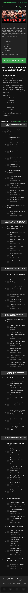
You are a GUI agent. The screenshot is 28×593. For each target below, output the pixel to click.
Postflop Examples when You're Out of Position (14, 197)
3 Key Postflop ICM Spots (11, 397)
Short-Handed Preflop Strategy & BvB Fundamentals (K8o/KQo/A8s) (14, 537)
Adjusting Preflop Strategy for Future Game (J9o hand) (14, 516)
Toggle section (14, 125)
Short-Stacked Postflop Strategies (14, 171)
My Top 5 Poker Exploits (10, 260)
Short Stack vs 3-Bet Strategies (12, 156)
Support (15, 585)
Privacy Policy (11, 583)
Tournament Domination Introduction (11, 129)
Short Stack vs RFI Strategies (12, 149)
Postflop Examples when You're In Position (13, 190)
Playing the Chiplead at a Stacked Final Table (14, 390)
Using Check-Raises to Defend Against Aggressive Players (14, 332)
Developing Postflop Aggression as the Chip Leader (14, 458)
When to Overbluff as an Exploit (12, 239)
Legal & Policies (21, 583)
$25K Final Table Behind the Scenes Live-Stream (14, 559)
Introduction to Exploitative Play (12, 231)
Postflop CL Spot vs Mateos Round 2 (14, 482)
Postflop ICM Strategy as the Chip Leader (14, 444)
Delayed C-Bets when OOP (11, 293)
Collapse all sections (20, 121)
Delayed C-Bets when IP (10, 298)
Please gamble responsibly (14, 580)
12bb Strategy (7, 163)
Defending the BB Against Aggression (14, 324)
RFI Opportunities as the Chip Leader (14, 508)
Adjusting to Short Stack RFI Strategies (14, 142)
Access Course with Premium (14, 60)
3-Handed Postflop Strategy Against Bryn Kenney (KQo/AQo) (15, 548)
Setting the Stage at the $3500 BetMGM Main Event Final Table (15, 381)
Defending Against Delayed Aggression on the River (15, 362)
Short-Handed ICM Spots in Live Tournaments (12, 419)
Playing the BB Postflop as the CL (13, 489)
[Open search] (2, 7)
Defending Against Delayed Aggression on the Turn (15, 355)
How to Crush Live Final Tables (14, 378)
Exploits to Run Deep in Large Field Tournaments (14, 227)
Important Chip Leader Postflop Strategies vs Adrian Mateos (12, 466)
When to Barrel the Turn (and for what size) (14, 287)
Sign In (21, 7)
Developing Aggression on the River (13, 303)
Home (3, 583)
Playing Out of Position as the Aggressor (15, 182)
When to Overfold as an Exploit (12, 246)
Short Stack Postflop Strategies (12, 175)
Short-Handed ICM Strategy (14, 526)
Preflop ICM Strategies (14, 498)
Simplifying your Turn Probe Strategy (14, 279)
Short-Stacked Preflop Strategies (14, 138)
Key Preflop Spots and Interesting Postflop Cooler (13, 403)
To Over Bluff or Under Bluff (11, 253)
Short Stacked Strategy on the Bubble (14, 206)
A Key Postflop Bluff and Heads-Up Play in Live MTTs (15, 426)
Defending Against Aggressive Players (14, 320)
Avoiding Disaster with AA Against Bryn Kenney (14, 475)
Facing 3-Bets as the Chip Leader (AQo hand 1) (14, 530)
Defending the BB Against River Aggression (12, 341)
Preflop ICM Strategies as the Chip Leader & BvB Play (15, 502)
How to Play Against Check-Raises (13, 347)
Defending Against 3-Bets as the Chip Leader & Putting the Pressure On (14, 410)
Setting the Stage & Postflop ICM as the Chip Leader (14, 449)
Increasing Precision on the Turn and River (14, 275)
